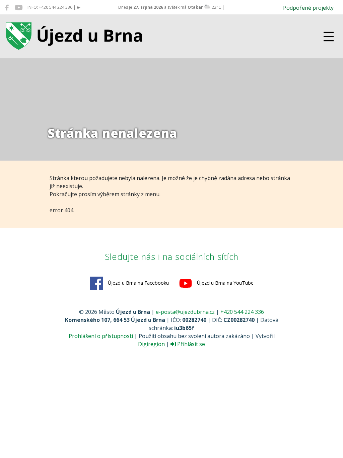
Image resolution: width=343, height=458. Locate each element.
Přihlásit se (190, 344)
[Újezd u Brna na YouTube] (18, 7)
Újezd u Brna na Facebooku (138, 283)
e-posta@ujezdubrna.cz (185, 312)
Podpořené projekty (308, 7)
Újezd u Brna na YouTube (225, 283)
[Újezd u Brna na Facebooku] (7, 7)
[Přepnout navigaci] (329, 36)
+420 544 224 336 (242, 312)
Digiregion (151, 344)
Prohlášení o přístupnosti (101, 336)
